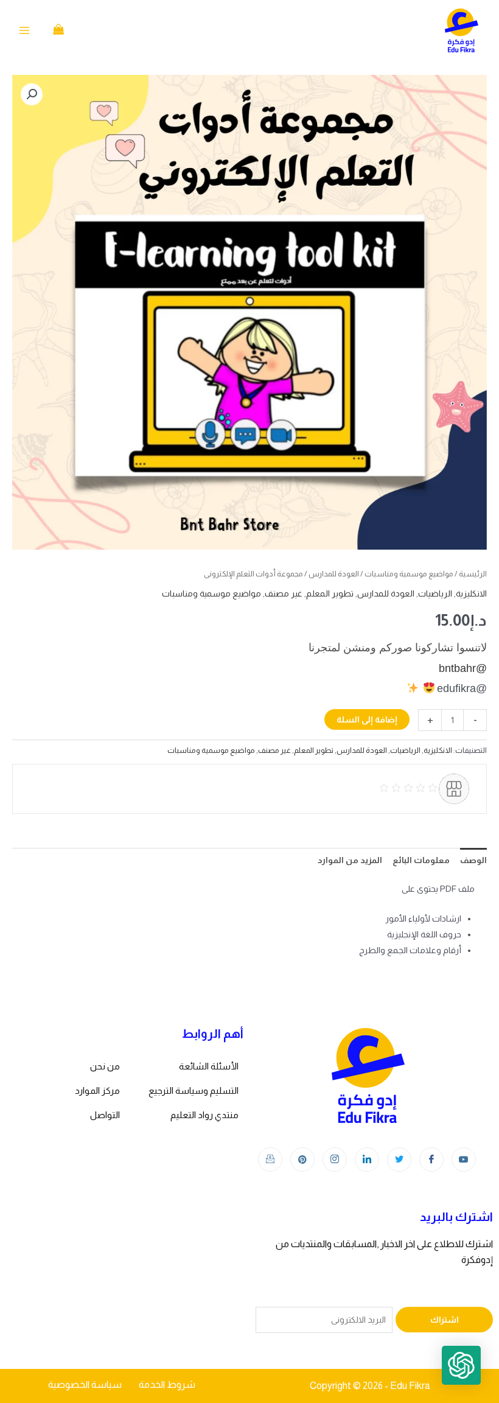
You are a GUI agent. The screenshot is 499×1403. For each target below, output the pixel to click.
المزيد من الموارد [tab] (350, 860)
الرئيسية (473, 573)
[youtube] (464, 1159)
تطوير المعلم (330, 593)
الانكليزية (471, 593)
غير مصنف (283, 593)
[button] (32, 94)
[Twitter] (399, 1159)
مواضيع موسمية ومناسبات (409, 573)
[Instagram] (335, 1159)
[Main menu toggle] (24, 30)
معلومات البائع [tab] (421, 860)
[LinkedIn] (367, 1159)
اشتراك (444, 1319)
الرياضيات (435, 593)
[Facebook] (431, 1159)
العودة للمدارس (334, 573)
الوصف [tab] (473, 860)
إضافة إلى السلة (367, 719)
